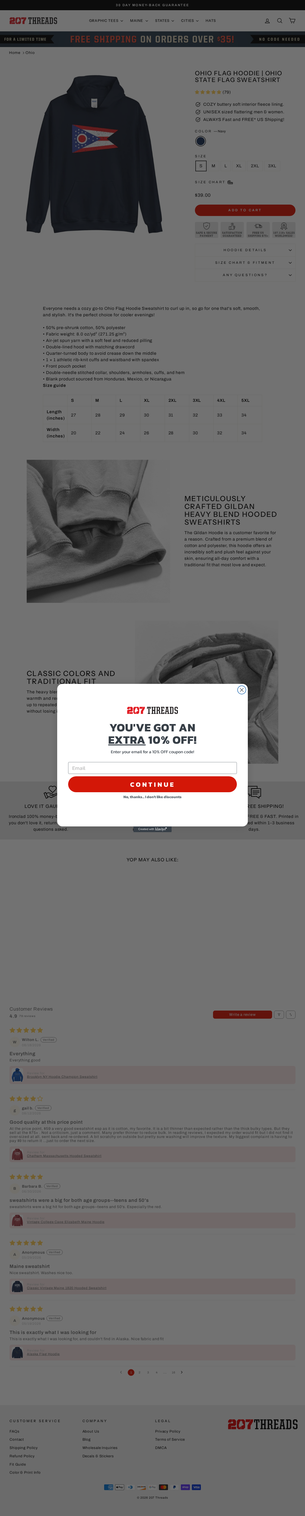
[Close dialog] (242, 690)
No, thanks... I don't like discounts (152, 797)
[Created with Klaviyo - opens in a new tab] (152, 829)
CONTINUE (152, 784)
